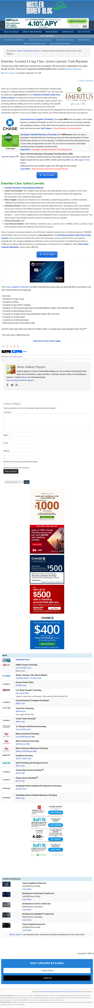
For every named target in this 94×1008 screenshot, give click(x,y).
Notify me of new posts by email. (16, 467)
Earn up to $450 (22, 693)
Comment (7, 412)
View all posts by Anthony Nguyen (20, 380)
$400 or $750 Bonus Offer (26, 751)
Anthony (24, 377)
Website (6, 451)
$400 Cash (20, 722)
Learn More (25, 169)
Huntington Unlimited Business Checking (38, 135)
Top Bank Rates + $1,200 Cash (28, 678)
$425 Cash (20, 766)
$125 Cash (20, 773)
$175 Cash (20, 781)
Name (6, 435)
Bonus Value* (15, 934)
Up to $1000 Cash (23, 729)
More (25, 351)
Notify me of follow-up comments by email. (20, 461)
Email (6, 443)
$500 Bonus (21, 711)
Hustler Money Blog (47, 7)
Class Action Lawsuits (16, 356)
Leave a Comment (86, 81)
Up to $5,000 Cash (23, 668)
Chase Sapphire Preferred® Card (19, 287)
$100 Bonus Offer (23, 744)
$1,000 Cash (21, 789)
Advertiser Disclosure (72, 69)
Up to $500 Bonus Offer (25, 737)
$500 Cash (20, 703)
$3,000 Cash (21, 685)
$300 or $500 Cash (23, 759)
